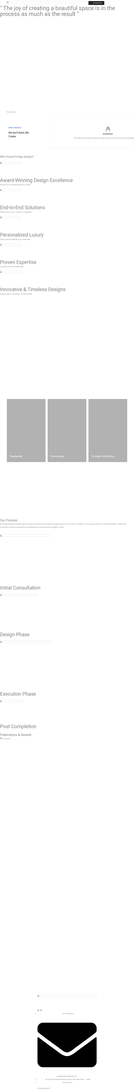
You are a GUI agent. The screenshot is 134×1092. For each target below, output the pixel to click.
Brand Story (60, 6)
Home (52, 5)
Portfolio (79, 5)
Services (69, 5)
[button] (107, 145)
